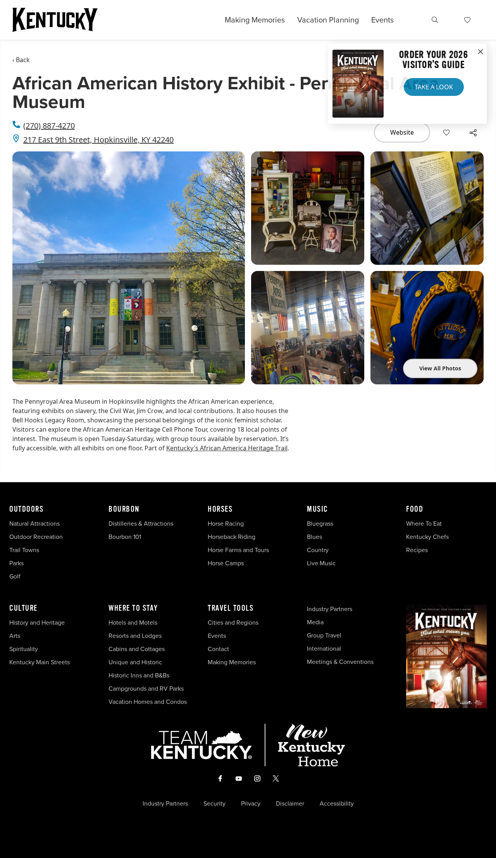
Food (414, 509)
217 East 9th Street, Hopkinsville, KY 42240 (98, 139)
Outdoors (26, 509)
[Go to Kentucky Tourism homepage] (55, 20)
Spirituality (24, 648)
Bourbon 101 (124, 536)
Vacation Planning (328, 20)
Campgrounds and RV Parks (146, 688)
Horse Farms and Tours (238, 549)
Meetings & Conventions (340, 661)
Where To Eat (424, 523)
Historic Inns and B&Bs (138, 675)
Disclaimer (290, 804)
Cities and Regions (233, 622)
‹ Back (21, 60)
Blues (314, 536)
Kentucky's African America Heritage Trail (227, 448)
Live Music (321, 563)
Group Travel (324, 635)
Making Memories (255, 19)
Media (315, 622)
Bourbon (124, 509)
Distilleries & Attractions (140, 523)
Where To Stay (133, 608)
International (324, 648)
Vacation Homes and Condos (147, 701)
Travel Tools (230, 608)
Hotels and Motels (132, 622)
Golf (15, 576)
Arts (14, 635)
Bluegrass (320, 523)
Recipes (417, 549)
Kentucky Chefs (427, 536)
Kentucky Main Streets (39, 662)
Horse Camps (226, 563)
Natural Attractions (34, 523)
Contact (218, 648)
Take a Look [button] (434, 87)
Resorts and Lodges (135, 635)
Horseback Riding (231, 536)
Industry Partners (329, 608)
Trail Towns (24, 549)
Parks (16, 563)
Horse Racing (226, 523)
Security (214, 804)
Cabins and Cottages (136, 648)
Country (318, 549)
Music (317, 509)
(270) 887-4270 (49, 125)
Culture (23, 608)
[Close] (480, 52)
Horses (220, 509)
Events (382, 20)
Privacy (250, 804)
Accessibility (337, 804)
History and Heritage (37, 622)
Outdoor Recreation (36, 536)
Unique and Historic (135, 662)
